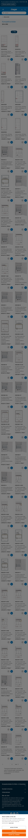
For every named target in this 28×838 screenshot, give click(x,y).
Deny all (14, 831)
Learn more (11, 823)
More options (14, 827)
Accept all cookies (14, 834)
